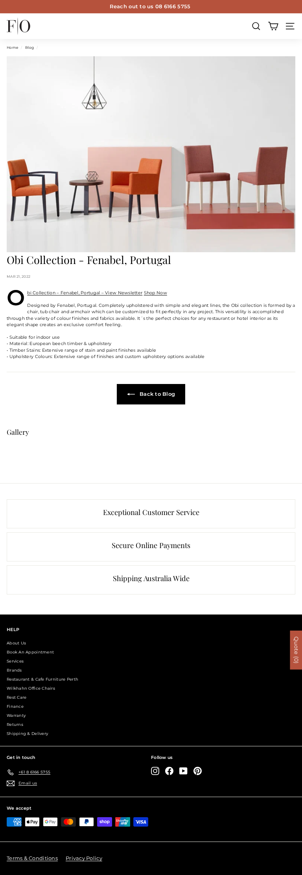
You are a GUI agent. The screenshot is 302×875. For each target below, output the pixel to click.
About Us (16, 643)
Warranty (16, 715)
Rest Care (16, 697)
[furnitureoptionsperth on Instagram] (155, 771)
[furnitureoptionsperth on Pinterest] (197, 771)
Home (12, 47)
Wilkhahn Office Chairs (31, 688)
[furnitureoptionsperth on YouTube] (183, 771)
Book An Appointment (30, 652)
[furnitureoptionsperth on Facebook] (169, 771)
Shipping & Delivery (27, 733)
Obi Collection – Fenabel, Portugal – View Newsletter (84, 292)
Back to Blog (156, 394)
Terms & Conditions (32, 858)
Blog (29, 47)
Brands (14, 670)
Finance (15, 706)
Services (15, 661)
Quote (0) (296, 650)
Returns (15, 724)
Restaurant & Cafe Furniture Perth (42, 679)
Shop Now (155, 292)
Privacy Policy (84, 858)
